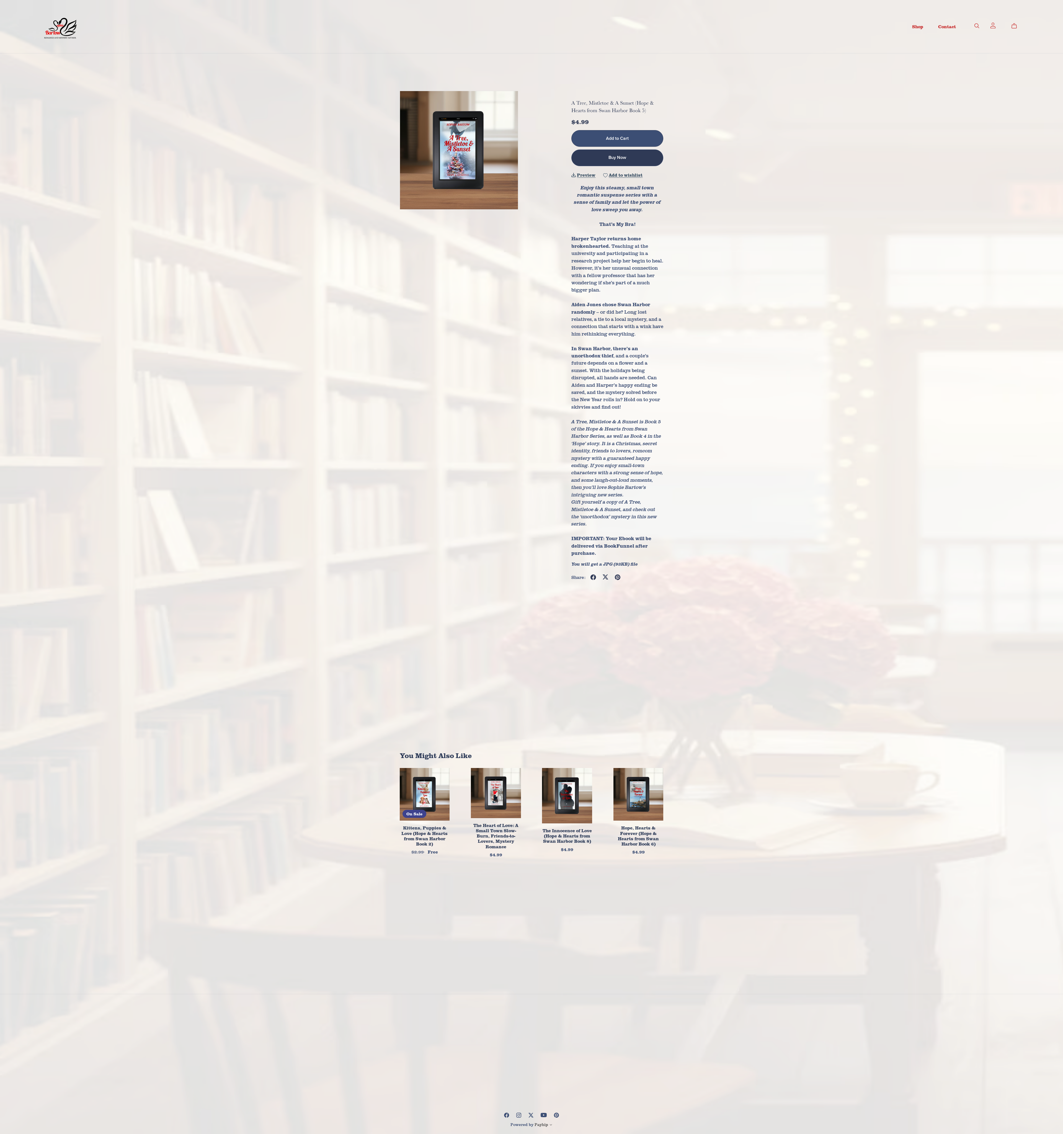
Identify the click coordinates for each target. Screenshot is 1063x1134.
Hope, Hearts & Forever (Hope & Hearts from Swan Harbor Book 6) (638, 836)
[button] (551, 1125)
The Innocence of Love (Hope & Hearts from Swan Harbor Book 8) (567, 836)
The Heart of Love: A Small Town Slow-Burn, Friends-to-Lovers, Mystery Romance (495, 836)
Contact (947, 26)
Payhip (541, 1124)
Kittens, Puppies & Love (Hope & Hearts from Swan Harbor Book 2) (424, 836)
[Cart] (1016, 26)
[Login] (993, 25)
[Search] (976, 26)
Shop (917, 26)
